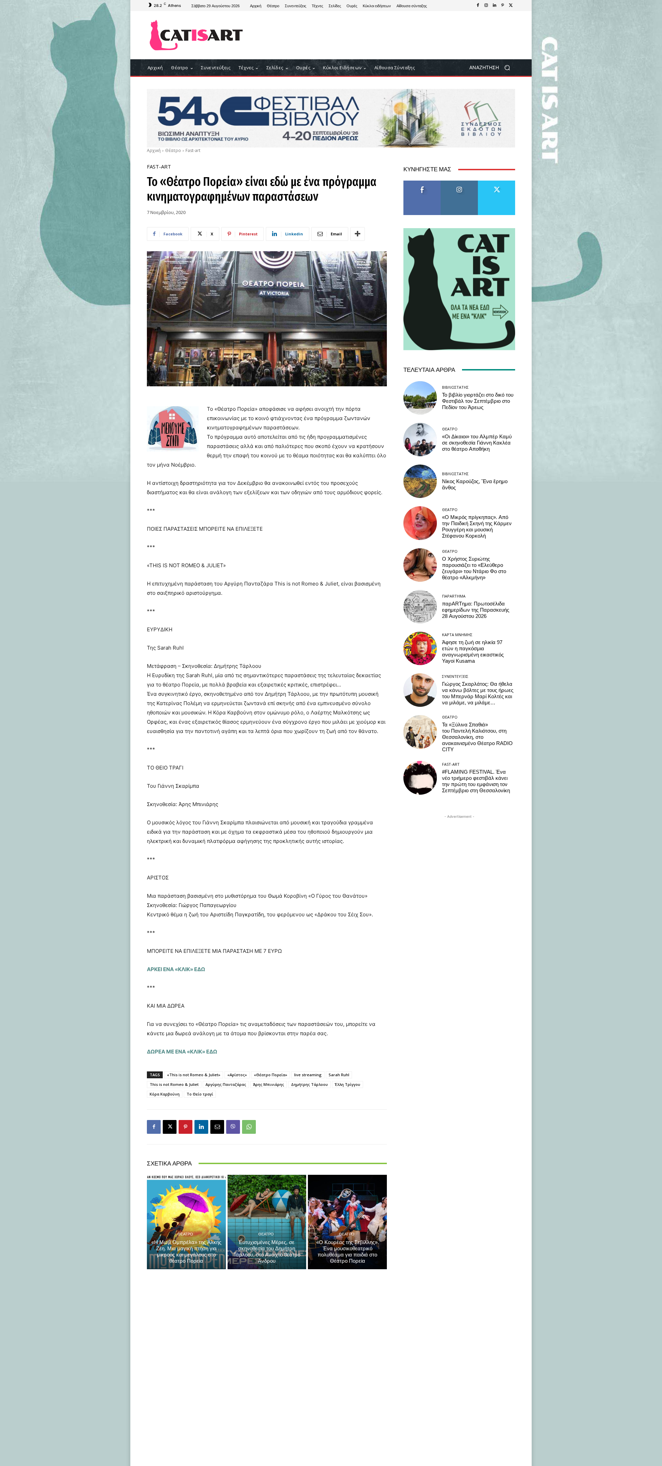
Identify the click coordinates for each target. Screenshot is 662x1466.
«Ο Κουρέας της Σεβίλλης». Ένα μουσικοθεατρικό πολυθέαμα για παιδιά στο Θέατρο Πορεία (347, 1251)
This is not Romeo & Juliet (174, 1084)
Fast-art (192, 150)
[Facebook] (478, 5)
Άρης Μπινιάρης (268, 1084)
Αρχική (154, 150)
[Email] (217, 1127)
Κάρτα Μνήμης (457, 635)
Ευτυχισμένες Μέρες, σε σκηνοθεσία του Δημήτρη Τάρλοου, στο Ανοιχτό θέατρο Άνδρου (266, 1251)
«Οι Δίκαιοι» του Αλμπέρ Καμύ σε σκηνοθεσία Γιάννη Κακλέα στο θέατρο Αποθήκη (477, 443)
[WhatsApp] (249, 1127)
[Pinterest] (503, 5)
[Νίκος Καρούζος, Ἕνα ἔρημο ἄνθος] (420, 481)
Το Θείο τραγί (200, 1094)
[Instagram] (486, 5)
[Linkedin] (494, 5)
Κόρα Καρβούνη (165, 1094)
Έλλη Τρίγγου (347, 1084)
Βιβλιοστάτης (455, 387)
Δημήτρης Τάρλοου (309, 1084)
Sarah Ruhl (339, 1074)
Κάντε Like (422, 183)
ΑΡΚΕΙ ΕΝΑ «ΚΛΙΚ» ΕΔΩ (176, 969)
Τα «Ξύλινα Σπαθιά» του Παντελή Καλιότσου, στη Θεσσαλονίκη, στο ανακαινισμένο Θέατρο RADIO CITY (477, 737)
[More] (357, 234)
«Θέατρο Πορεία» (270, 1074)
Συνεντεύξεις (455, 676)
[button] (492, 68)
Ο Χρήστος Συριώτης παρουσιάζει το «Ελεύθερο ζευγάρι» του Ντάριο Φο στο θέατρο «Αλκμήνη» (474, 568)
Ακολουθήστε (459, 183)
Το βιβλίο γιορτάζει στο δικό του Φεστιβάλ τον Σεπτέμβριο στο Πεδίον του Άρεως (477, 401)
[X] (511, 5)
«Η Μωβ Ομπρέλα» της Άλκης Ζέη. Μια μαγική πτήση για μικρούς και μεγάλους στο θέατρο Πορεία (186, 1251)
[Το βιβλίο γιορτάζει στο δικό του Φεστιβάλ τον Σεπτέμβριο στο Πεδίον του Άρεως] (420, 398)
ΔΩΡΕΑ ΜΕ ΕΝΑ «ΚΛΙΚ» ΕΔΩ (182, 1051)
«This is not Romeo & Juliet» (193, 1074)
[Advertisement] (387, 35)
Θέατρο (173, 150)
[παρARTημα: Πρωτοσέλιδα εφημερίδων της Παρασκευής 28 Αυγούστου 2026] (420, 606)
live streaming (308, 1074)
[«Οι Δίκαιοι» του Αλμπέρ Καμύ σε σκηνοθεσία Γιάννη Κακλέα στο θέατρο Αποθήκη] (420, 439)
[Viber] (233, 1127)
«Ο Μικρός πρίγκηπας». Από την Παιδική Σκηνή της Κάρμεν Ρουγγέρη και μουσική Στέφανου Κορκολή (477, 526)
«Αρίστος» (237, 1074)
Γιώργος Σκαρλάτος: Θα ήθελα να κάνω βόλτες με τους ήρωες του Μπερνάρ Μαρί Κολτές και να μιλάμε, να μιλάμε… (477, 693)
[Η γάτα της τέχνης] (196, 35)
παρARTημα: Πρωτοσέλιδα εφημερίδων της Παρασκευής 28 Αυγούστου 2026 (475, 610)
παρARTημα (453, 596)
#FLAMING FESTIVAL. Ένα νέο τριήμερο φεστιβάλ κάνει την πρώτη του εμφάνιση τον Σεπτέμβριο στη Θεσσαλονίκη (476, 781)
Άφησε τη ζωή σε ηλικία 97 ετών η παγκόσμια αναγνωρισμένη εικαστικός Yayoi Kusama (473, 651)
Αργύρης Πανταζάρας (225, 1084)
